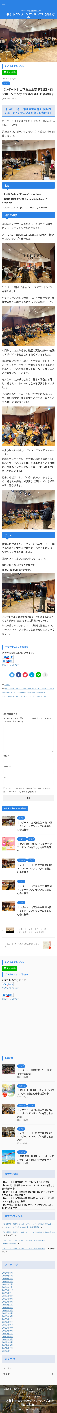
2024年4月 (7, 1278)
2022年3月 (7, 1345)
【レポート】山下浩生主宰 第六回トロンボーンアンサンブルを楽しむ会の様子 (34, 911)
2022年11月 (7, 1325)
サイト (6, 777)
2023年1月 (7, 1319)
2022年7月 (7, 1333)
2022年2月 (7, 1348)
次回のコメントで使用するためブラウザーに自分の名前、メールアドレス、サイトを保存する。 (26, 790)
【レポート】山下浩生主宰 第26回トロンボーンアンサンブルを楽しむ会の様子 (35, 1136)
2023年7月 (7, 1304)
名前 (6, 755)
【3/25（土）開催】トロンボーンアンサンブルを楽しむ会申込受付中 (34, 847)
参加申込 (40, 1389)
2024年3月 (7, 1281)
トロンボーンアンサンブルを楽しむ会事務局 (22, 1227)
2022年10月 (8, 1327)
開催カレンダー (28, 1389)
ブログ (7, 685)
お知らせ (7, 1368)
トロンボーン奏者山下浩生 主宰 (28, 1397)
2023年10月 (8, 1296)
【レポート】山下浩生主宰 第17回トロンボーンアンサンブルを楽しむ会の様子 (34, 890)
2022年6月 (7, 1336)
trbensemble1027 (9, 1243)
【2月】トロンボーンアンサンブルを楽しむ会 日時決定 (23, 1240)
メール (7, 766)
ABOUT (6, 1389)
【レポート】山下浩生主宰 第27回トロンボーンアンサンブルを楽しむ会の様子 (35, 1113)
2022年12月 (8, 1322)
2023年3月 (7, 1316)
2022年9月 (7, 1330)
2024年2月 (7, 1284)
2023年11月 (7, 1293)
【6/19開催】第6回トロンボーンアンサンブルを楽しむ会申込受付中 (28, 1224)
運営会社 (32, 1392)
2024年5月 (7, 1275)
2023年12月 (8, 1290)
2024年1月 (7, 1287)
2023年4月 (7, 1313)
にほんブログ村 (10, 665)
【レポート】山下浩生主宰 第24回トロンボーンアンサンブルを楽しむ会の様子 (34, 868)
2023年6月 (7, 1307)
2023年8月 (7, 1301)
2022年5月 (7, 1339)
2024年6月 (7, 1272)
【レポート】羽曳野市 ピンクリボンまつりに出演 (25, 1182)
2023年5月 (7, 1310)
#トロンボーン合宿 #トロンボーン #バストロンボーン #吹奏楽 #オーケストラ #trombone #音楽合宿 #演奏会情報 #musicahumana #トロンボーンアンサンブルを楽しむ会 (28, 692)
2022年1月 (7, 1351)
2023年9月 (7, 1299)
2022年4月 (7, 1342)
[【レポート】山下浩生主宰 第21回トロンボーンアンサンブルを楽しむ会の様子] (31, 674)
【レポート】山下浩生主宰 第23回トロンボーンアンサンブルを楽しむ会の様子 (34, 826)
